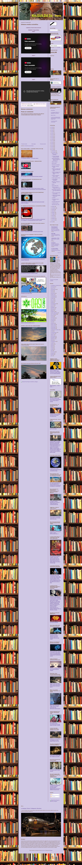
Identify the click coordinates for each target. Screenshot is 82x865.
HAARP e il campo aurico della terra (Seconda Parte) (56, 169)
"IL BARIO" (54, 197)
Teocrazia (52, 319)
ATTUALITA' (53, 286)
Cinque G (52, 294)
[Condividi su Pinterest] (32, 105)
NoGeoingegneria (54, 226)
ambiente (52, 323)
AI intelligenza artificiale (55, 285)
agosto (53, 209)
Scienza (23, 105)
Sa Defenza (53, 242)
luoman (43, 850)
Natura (52, 310)
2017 (52, 140)
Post (52, 794)
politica (52, 344)
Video (25, 105)
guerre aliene (54, 163)
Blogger (51, 850)
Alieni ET (52, 288)
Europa (52, 301)
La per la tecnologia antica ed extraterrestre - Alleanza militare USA (55, 118)
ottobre (53, 206)
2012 (52, 148)
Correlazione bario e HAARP (55, 200)
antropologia (53, 327)
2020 (52, 136)
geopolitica (53, 337)
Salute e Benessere (54, 312)
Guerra (52, 306)
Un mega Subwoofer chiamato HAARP (55, 157)
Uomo (52, 321)
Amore (52, 290)
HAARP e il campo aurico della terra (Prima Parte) (56, 173)
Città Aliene (53, 110)
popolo (52, 345)
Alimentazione (53, 289)
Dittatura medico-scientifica (55, 154)
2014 (52, 145)
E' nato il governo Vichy (56, 177)
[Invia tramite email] (27, 105)
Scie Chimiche (53, 314)
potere (52, 346)
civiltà (52, 331)
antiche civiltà (53, 324)
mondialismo (53, 341)
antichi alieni (53, 325)
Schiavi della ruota (55, 185)
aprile (53, 215)
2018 (52, 139)
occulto (52, 342)
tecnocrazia (53, 351)
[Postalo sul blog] (28, 105)
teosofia (52, 354)
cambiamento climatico (55, 329)
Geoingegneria (53, 303)
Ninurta (53, 184)
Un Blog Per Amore (55, 203)
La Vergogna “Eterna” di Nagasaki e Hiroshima (55, 113)
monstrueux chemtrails (56, 164)
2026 (52, 127)
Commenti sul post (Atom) (28, 145)
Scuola (52, 316)
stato (52, 350)
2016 (52, 142)
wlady (58, 257)
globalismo (53, 338)
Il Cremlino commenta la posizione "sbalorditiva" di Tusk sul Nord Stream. (55, 244)
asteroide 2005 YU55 (55, 204)
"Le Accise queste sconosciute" (54, 121)
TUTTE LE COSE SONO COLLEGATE (56, 193)
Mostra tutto (59, 252)
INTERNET (53, 307)
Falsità (52, 302)
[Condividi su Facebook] (31, 105)
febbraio (53, 218)
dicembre (53, 150)
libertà (52, 340)
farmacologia (53, 336)
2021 (52, 134)
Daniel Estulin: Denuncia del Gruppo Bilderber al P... (56, 190)
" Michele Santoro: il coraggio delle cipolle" (56, 187)
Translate (58, 47)
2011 (52, 149)
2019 (52, 137)
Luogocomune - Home (55, 238)
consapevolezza (54, 332)
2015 (52, 143)
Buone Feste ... (53, 115)
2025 (52, 128)
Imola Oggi (53, 233)
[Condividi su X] (30, 105)
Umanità (52, 320)
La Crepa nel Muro (54, 248)
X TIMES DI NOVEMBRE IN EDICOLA (56, 196)
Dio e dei (52, 299)
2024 (52, 130)
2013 (52, 146)
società (52, 349)
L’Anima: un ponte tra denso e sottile (55, 176)
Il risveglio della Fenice (56, 201)
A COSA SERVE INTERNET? (54, 180)
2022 (52, 133)
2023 (52, 131)
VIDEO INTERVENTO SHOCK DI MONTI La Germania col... (56, 159)
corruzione (53, 333)
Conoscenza (53, 297)
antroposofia (53, 328)
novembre (54, 152)
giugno (53, 212)
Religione (52, 311)
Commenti (53, 796)
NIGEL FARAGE (54, 161)
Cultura (52, 298)
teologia (52, 353)
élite (51, 355)
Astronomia (53, 293)
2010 (52, 221)
